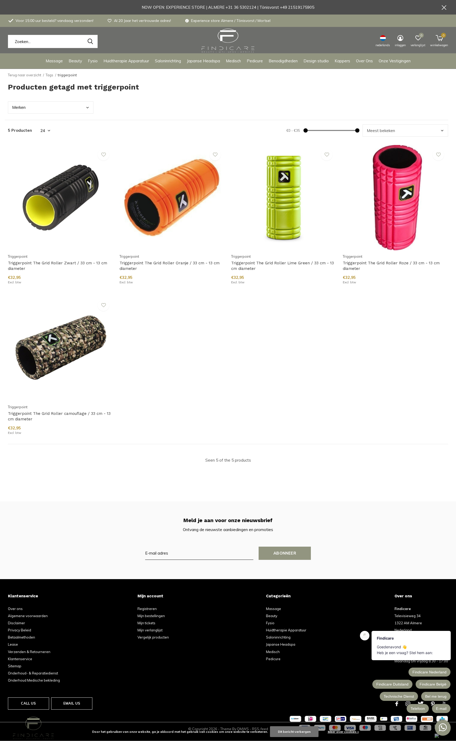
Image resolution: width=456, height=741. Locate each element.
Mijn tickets (146, 623)
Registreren (147, 609)
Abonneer (284, 553)
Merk (19, 107)
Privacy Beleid (19, 630)
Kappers (342, 60)
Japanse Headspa (203, 60)
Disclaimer (16, 623)
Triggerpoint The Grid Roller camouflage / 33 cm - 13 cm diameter (59, 416)
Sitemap (14, 666)
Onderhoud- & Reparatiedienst (33, 673)
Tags (49, 75)
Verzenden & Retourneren (29, 652)
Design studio (316, 60)
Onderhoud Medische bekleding (34, 680)
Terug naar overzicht (24, 75)
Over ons (15, 609)
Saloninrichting (168, 60)
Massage (54, 60)
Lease (13, 644)
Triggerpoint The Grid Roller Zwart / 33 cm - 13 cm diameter (57, 266)
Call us (28, 703)
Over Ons (364, 60)
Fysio (93, 60)
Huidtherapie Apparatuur (126, 60)
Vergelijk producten (153, 637)
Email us (71, 703)
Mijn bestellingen (151, 616)
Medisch (233, 60)
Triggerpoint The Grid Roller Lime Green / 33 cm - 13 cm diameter (282, 266)
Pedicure (255, 60)
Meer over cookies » (343, 732)
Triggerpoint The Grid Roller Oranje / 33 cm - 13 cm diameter (170, 266)
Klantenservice (20, 659)
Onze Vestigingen (395, 60)
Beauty (75, 60)
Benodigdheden (283, 60)
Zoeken (90, 41)
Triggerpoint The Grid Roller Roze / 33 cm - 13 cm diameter (391, 266)
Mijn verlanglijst (150, 630)
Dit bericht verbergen (294, 732)
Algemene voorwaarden (28, 616)
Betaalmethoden (21, 637)
